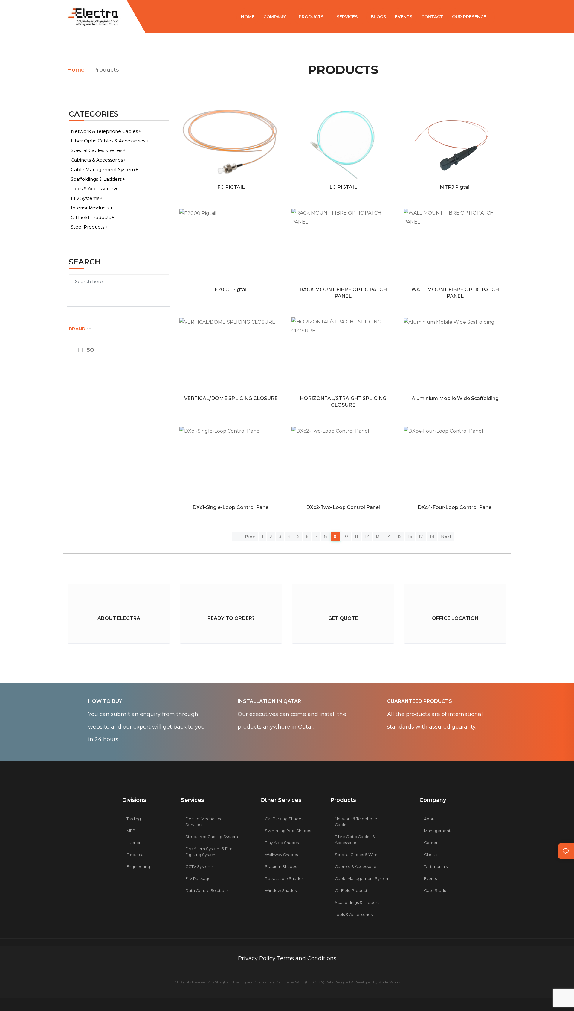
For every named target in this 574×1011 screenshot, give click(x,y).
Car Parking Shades (284, 818)
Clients (430, 854)
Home (76, 69)
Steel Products (87, 227)
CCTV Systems (199, 866)
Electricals (136, 854)
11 (356, 536)
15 (399, 536)
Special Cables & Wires (96, 150)
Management (437, 830)
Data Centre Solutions (206, 890)
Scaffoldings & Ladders (96, 179)
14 (388, 536)
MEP (130, 830)
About (430, 818)
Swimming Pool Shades (288, 830)
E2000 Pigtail (231, 289)
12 (367, 536)
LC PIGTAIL (343, 187)
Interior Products (90, 208)
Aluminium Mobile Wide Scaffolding (455, 398)
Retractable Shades (284, 878)
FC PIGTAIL (231, 187)
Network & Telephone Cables (104, 131)
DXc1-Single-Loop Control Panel (231, 507)
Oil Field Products (91, 217)
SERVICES (348, 16)
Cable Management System (103, 169)
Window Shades (281, 890)
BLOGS (378, 16)
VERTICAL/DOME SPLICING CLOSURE (231, 398)
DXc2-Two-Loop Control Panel (343, 507)
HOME (247, 16)
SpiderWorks (389, 982)
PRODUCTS (312, 16)
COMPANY (275, 16)
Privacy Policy (257, 958)
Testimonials (436, 866)
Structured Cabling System (211, 836)
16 (410, 536)
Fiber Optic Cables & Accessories (108, 141)
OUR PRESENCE (469, 16)
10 (345, 536)
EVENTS (403, 16)
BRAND (78, 329)
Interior (133, 842)
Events (430, 878)
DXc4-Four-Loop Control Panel (455, 507)
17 (421, 536)
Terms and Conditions (306, 958)
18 (432, 536)
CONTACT (432, 16)
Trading (133, 818)
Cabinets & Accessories (97, 160)
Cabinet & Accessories (356, 866)
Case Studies (436, 890)
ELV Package (198, 878)
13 (377, 536)
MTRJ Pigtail (455, 187)
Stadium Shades (281, 866)
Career (431, 842)
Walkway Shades (281, 854)
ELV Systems (85, 198)
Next (446, 536)
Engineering (138, 866)
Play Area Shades (282, 842)
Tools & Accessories (93, 188)
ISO (89, 350)
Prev (249, 536)
